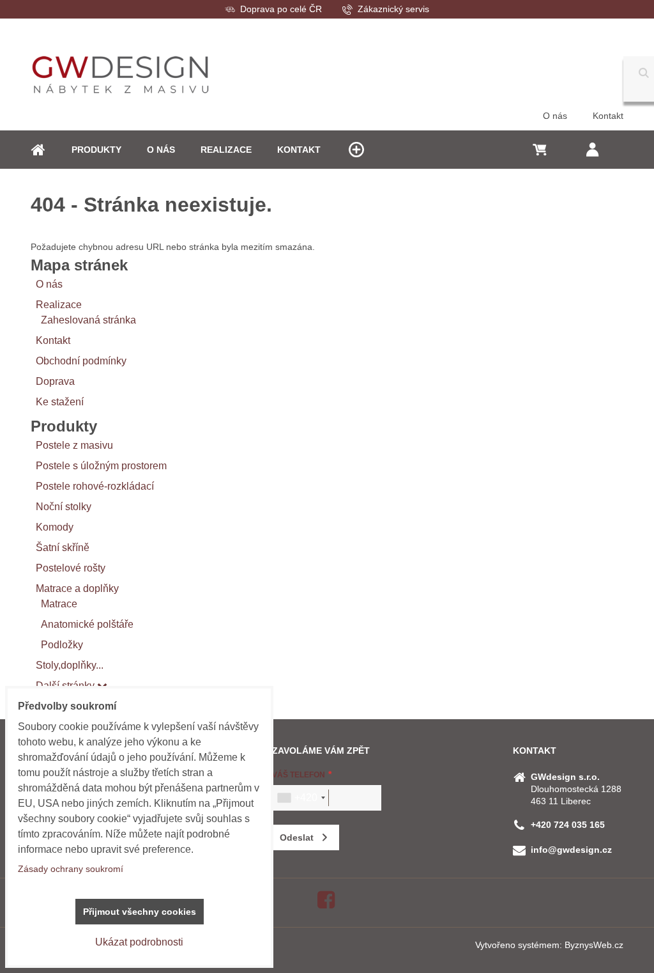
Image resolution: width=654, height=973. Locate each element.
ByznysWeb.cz (594, 945)
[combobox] (301, 798)
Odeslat (297, 837)
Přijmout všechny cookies (139, 912)
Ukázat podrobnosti (139, 942)
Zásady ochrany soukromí (70, 869)
